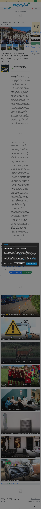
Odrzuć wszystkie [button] (19, 263)
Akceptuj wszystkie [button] (31, 263)
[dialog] (20, 254)
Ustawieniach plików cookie (28, 259)
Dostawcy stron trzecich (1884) (17, 254)
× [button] (36, 244)
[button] (8, 263)
